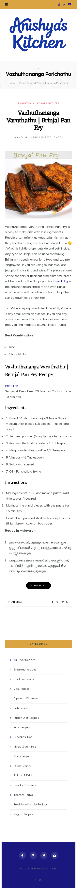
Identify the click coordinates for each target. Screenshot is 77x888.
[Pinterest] (63, 602)
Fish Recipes (22, 708)
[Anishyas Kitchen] (38, 34)
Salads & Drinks (24, 775)
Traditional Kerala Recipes (38, 103)
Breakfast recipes (25, 669)
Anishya (22, 137)
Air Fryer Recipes (24, 660)
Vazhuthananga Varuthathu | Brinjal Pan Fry (39, 120)
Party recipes (22, 756)
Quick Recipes (23, 766)
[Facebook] (52, 602)
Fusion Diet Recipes (26, 717)
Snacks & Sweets (25, 785)
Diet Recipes (22, 688)
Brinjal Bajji (60, 281)
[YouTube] (54, 855)
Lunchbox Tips (23, 737)
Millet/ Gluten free (25, 746)
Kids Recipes (22, 727)
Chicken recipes (24, 679)
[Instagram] (33, 855)
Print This (12, 386)
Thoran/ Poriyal (24, 795)
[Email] (67, 602)
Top (39, 879)
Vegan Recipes (23, 814)
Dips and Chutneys (26, 698)
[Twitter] (57, 602)
